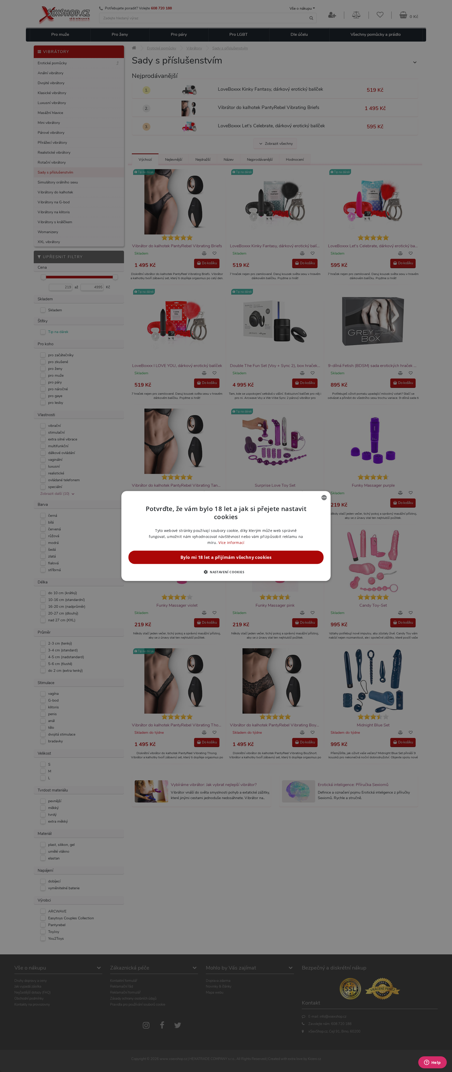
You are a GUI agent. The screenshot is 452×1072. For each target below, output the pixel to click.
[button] (226, 572)
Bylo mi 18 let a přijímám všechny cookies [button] (226, 557)
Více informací (231, 542)
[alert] (226, 536)
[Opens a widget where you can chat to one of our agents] (432, 1062)
